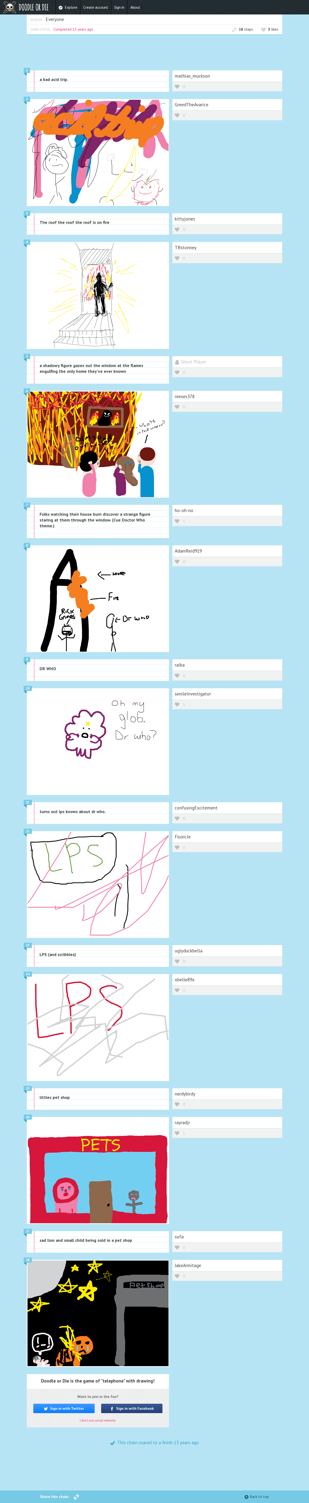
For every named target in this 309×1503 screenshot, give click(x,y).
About (135, 7)
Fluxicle (183, 837)
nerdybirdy (185, 1094)
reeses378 (185, 396)
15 (27, 1088)
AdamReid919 (188, 551)
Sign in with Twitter (66, 1408)
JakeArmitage (188, 1265)
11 (27, 802)
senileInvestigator (193, 694)
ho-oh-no (184, 510)
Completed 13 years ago (73, 29)
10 (27, 688)
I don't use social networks (98, 1420)
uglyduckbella (189, 951)
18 (27, 1260)
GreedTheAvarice (191, 104)
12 (27, 831)
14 (27, 974)
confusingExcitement (196, 808)
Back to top (259, 1496)
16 (27, 1117)
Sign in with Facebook (134, 1408)
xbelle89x (185, 979)
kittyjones (185, 219)
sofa (179, 1237)
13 (27, 945)
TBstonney (186, 247)
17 (27, 1231)
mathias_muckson (192, 76)
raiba (180, 665)
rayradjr (182, 1122)
